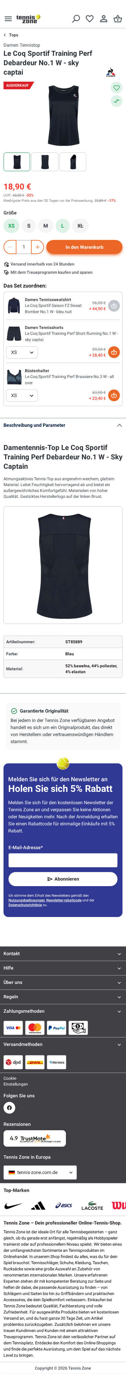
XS (11, 226)
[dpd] (13, 1062)
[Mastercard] (35, 1028)
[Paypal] (56, 1028)
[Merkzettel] (89, 18)
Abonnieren (67, 879)
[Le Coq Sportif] (110, 72)
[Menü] (8, 18)
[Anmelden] (103, 18)
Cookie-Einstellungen (9, 1081)
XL (83, 227)
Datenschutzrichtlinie (25, 905)
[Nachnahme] (78, 1028)
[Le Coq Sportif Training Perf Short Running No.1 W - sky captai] (14, 333)
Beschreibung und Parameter (34, 425)
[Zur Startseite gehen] (28, 18)
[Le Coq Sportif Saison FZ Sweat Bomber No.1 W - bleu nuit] (14, 305)
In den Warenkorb (84, 247)
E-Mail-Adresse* (25, 847)
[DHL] (35, 1062)
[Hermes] (56, 1062)
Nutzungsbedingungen (26, 900)
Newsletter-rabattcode (63, 900)
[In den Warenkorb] (114, 352)
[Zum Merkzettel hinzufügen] (116, 87)
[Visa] (13, 1028)
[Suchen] (75, 18)
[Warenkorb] (117, 18)
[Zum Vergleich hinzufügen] (116, 101)
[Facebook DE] (9, 1108)
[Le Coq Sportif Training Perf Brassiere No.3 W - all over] (14, 376)
